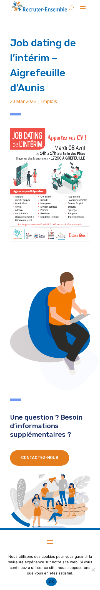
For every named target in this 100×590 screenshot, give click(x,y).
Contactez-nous (39, 457)
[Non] (93, 570)
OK (51, 581)
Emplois (49, 101)
